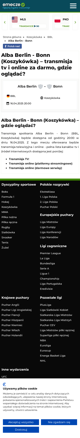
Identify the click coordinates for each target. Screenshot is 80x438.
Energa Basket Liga (52, 355)
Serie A (44, 268)
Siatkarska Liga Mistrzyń (55, 320)
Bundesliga (47, 263)
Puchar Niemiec (12, 325)
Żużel (5, 247)
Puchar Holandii (12, 335)
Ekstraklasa (47, 191)
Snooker (7, 237)
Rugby (6, 227)
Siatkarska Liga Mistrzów (56, 314)
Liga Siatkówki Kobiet (54, 309)
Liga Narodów (49, 237)
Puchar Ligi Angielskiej (17, 309)
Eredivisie (46, 288)
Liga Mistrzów (49, 221)
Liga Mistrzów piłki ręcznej (57, 330)
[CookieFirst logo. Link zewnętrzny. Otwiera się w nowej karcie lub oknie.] (4, 384)
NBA (43, 340)
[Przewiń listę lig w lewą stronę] (5, 22)
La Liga (45, 258)
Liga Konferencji (50, 232)
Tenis (5, 242)
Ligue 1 (44, 273)
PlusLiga (45, 304)
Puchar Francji (11, 314)
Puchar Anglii (10, 304)
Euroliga (45, 345)
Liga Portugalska (51, 283)
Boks (5, 191)
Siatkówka (8, 232)
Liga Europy (48, 227)
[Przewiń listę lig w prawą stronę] (75, 22)
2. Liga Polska (49, 201)
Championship (49, 278)
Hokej (5, 201)
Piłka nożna (9, 217)
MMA (5, 212)
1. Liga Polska (48, 196)
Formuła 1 (8, 196)
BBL (13, 96)
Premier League (50, 253)
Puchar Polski (49, 206)
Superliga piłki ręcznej (54, 335)
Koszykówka (50, 98)
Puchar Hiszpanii (13, 320)
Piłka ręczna (9, 222)
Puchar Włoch (11, 330)
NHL (43, 360)
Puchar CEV (47, 325)
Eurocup (45, 350)
